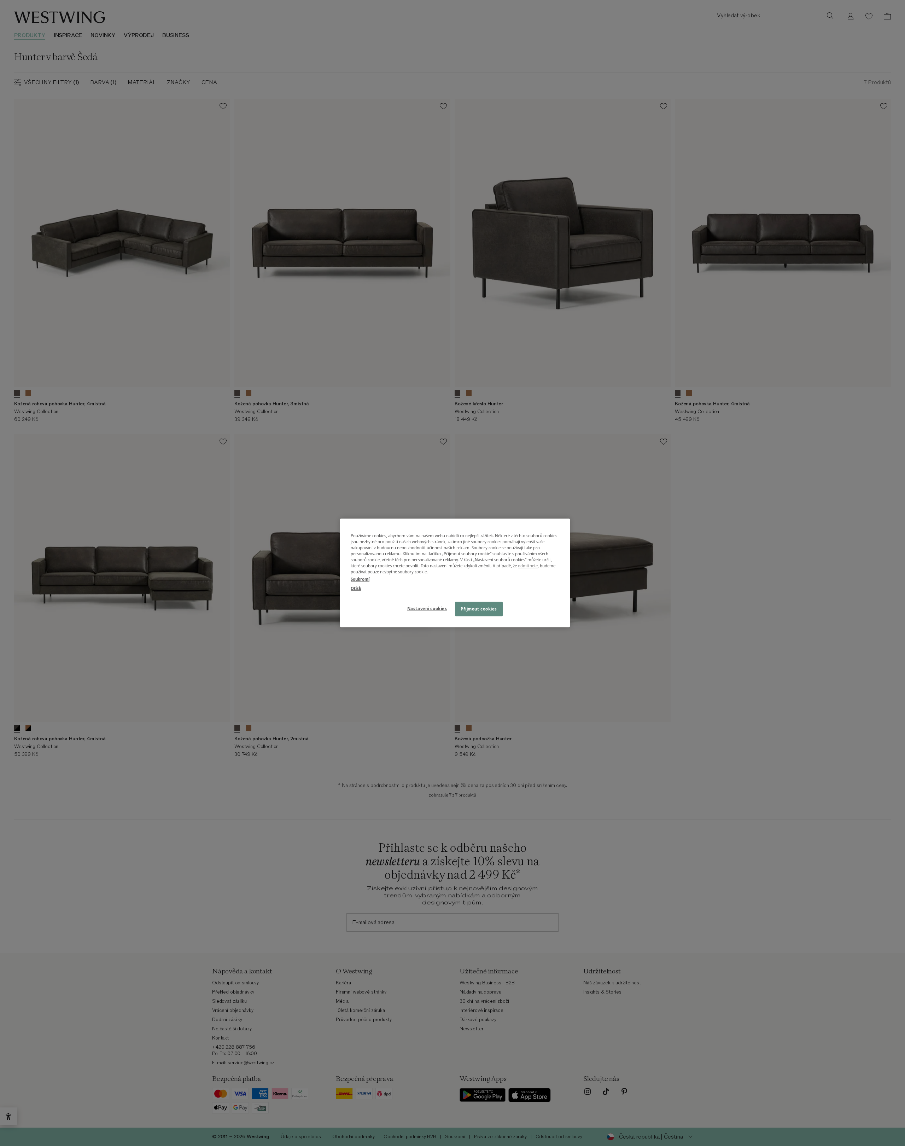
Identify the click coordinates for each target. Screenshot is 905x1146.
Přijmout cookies (479, 609)
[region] (455, 573)
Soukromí (360, 579)
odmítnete (528, 566)
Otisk (356, 588)
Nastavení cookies (427, 608)
